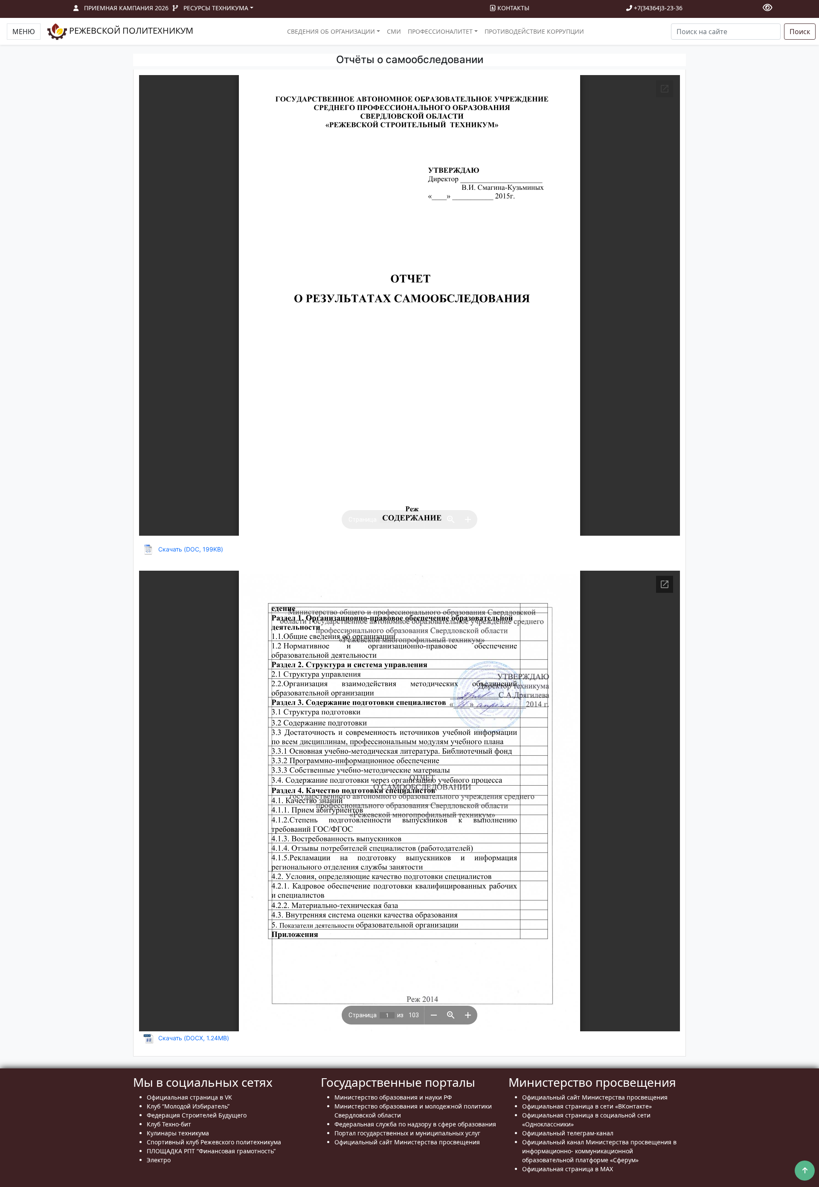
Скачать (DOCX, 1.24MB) (193, 1038)
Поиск (800, 31)
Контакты (512, 8)
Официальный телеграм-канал (567, 1133)
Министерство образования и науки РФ (393, 1097)
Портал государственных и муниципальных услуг (407, 1133)
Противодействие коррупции (534, 31)
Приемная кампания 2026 (126, 8)
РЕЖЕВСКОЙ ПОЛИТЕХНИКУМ (130, 30)
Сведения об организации (331, 31)
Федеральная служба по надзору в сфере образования (415, 1124)
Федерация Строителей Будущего (197, 1115)
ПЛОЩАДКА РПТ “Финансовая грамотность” (211, 1151)
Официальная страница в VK (189, 1097)
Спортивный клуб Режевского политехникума (214, 1142)
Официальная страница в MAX (567, 1169)
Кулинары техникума (178, 1133)
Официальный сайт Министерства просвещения (407, 1142)
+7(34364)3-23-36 (657, 8)
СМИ (394, 31)
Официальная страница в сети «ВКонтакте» (587, 1106)
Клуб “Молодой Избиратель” (188, 1106)
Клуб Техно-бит (169, 1124)
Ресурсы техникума (215, 8)
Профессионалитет (440, 31)
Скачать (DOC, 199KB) (190, 549)
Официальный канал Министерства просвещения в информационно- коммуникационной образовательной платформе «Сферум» (599, 1151)
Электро (159, 1160)
